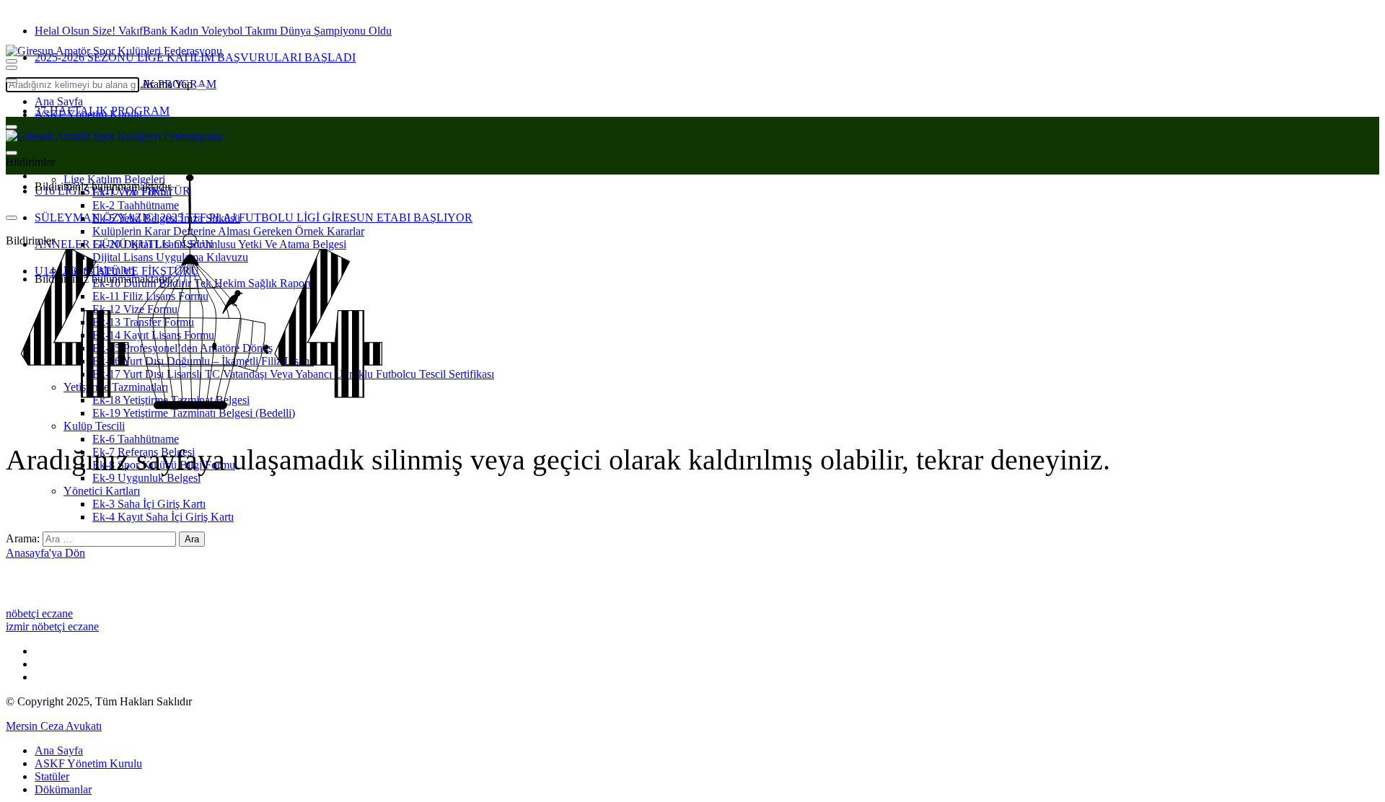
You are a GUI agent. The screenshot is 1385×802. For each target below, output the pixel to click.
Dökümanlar (63, 789)
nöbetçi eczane (39, 613)
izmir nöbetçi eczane (52, 626)
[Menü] (11, 68)
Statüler (52, 776)
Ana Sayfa (59, 101)
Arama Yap (167, 84)
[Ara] (201, 88)
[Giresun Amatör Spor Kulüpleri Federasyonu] (114, 51)
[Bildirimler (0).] (11, 153)
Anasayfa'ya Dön (45, 553)
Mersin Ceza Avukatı (54, 726)
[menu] (11, 81)
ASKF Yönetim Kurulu (88, 114)
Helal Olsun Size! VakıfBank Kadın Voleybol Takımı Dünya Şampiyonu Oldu (213, 31)
